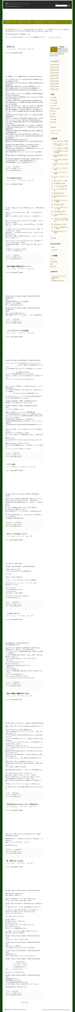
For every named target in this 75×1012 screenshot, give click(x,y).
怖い (51, 113)
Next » (26, 1002)
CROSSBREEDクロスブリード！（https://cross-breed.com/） (21, 29)
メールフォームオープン (55, 37)
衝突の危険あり (58, 224)
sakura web (60, 280)
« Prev (22, 1002)
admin (28, 49)
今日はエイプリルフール (60, 172)
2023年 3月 (53, 89)
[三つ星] (7, 52)
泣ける (13, 863)
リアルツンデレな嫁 (59, 189)
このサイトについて (39, 22)
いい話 (13, 695)
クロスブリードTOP (10, 22)
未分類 (52, 116)
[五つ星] (9, 52)
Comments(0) (15, 792)
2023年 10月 (53, 70)
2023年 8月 (53, 75)
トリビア (13, 49)
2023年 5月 (53, 83)
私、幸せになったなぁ (15, 861)
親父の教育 (57, 193)
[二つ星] (6, 52)
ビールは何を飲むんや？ (60, 214)
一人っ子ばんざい (58, 148)
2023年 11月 (53, 67)
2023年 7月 (53, 78)
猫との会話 (57, 204)
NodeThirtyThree (66, 1009)
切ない (52, 111)
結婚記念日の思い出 (59, 196)
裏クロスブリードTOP (24, 22)
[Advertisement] (17, 64)
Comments (54, 250)
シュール (13, 180)
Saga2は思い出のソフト (60, 231)
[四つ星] (8, 52)
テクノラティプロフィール (59, 276)
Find (56, 4)
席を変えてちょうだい (60, 163)
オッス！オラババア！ (60, 176)
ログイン (52, 259)
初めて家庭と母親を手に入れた (18, 693)
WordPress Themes (47, 1009)
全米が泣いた (14, 466)
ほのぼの (52, 100)
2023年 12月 (53, 64)
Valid (53, 261)
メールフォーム (52, 22)
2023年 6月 (53, 81)
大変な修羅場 (57, 211)
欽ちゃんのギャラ (58, 141)
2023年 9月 (53, 72)
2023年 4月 (53, 86)
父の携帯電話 (57, 183)
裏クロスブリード (17, 3)
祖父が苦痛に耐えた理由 (60, 155)
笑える (13, 536)
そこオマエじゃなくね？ (60, 168)
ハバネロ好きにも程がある (61, 159)
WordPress (53, 266)
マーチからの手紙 (58, 186)
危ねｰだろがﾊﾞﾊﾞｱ (58, 180)
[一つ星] (5, 52)
